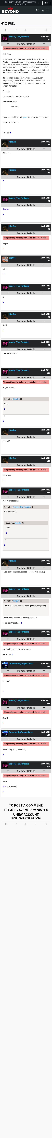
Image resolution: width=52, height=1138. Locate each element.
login (22, 810)
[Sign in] (42, 10)
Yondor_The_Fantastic (22, 507)
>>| (46, 30)
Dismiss (46, 3)
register (40, 810)
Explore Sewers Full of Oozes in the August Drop (20, 3)
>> (21, 399)
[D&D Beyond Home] (10, 10)
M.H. (4, 786)
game (25, 117)
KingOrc (16, 399)
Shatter (6, 209)
